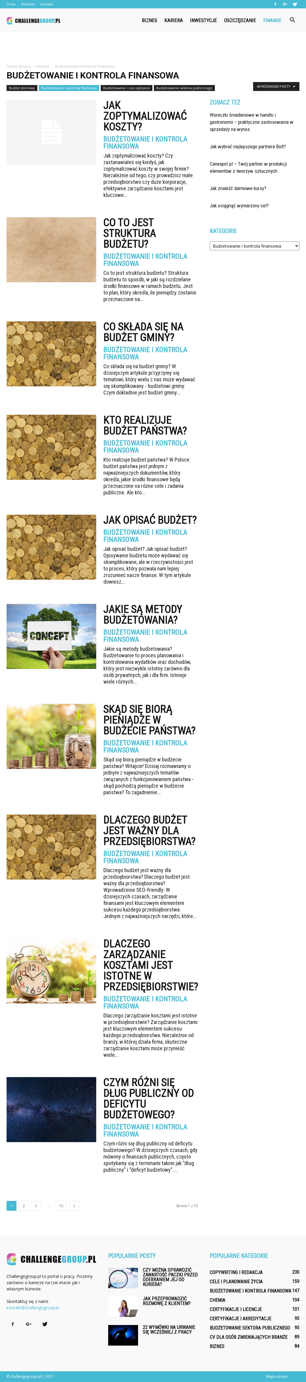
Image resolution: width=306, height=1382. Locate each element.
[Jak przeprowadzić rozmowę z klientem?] (123, 1306)
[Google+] (285, 4)
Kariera (173, 20)
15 (61, 1205)
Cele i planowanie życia (236, 1281)
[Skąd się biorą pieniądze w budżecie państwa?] (51, 736)
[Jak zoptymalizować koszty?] (51, 132)
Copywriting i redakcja (236, 1272)
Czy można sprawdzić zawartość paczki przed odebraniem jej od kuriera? (170, 1277)
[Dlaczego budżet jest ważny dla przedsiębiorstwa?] (51, 847)
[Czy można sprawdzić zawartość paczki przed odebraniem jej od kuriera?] (123, 1278)
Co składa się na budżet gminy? (143, 332)
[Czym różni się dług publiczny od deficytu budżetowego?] (51, 1109)
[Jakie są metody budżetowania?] (51, 636)
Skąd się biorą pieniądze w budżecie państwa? (149, 720)
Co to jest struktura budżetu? (129, 233)
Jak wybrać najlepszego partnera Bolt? (248, 146)
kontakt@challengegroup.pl (33, 1307)
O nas (11, 4)
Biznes (149, 20)
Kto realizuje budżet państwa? (145, 425)
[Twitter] (294, 4)
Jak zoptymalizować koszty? (145, 116)
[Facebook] (275, 4)
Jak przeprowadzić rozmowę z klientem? (167, 1301)
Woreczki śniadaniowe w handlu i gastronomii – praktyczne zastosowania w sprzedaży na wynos (251, 122)
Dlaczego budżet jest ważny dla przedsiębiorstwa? (149, 831)
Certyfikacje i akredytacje (240, 1318)
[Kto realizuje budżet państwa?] (51, 447)
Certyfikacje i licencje (236, 1309)
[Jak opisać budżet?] (51, 547)
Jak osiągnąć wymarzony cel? (239, 206)
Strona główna (19, 66)
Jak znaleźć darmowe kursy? (238, 188)
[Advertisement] (153, 48)
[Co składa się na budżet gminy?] (51, 353)
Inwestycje (203, 20)
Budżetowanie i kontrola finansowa (69, 88)
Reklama (28, 4)
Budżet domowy (22, 88)
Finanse (272, 20)
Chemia (217, 1300)
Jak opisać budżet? (150, 520)
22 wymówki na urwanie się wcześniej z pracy (169, 1329)
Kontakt (47, 4)
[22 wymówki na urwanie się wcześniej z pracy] (123, 1335)
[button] (292, 20)
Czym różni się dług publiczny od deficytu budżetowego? (148, 1098)
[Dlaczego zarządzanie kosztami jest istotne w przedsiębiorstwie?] (51, 970)
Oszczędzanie (240, 20)
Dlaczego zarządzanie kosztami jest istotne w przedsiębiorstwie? (150, 965)
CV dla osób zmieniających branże (248, 1337)
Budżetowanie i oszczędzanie (126, 88)
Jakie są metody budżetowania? (142, 614)
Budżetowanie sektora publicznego (184, 88)
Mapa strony (276, 1376)
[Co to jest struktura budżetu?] (51, 249)
